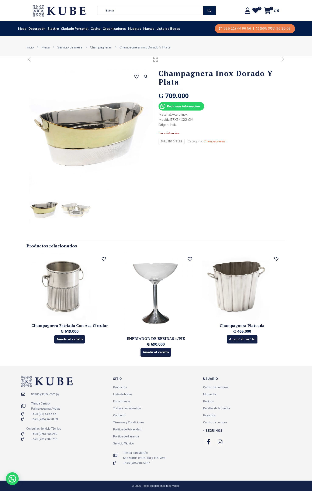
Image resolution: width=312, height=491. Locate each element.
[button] (146, 76)
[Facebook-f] (208, 442)
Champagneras (101, 47)
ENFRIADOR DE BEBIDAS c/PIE (156, 338)
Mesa (45, 47)
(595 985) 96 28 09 (275, 28)
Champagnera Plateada (242, 325)
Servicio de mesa (69, 47)
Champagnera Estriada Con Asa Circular (69, 325)
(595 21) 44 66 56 (236, 28)
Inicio (30, 47)
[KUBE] (59, 10)
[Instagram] (220, 442)
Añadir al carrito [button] (69, 339)
